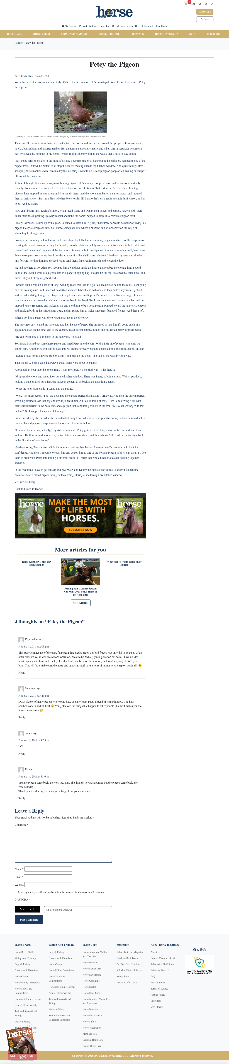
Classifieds (156, 1000)
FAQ (153, 976)
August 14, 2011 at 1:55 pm (34, 740)
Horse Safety (89, 1021)
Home (18, 42)
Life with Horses (33, 489)
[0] (185, 4)
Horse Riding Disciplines (27, 982)
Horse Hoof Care (91, 993)
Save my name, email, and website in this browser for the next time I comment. (62, 892)
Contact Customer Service (164, 958)
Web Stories (157, 1006)
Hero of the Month (144, 26)
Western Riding (22, 1021)
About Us (155, 952)
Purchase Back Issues (127, 958)
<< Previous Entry (25, 482)
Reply (21, 672)
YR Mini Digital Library (129, 970)
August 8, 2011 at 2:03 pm (33, 646)
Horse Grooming (91, 980)
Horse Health (89, 986)
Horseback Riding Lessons (28, 999)
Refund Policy (158, 994)
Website (19, 885)
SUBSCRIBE (213, 33)
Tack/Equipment (108, 33)
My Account (70, 26)
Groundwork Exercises (26, 970)
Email (19, 877)
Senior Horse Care (92, 1046)
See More (80, 603)
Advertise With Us (160, 970)
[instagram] (212, 4)
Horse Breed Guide (24, 952)
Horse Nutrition (91, 1009)
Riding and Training (74, 33)
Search (206, 19)
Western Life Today (127, 982)
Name (19, 869)
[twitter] (200, 4)
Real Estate (161, 26)
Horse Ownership (166, 33)
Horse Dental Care (92, 968)
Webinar (93, 26)
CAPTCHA (22, 899)
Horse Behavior (90, 962)
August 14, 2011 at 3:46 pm (34, 776)
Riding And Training (25, 958)
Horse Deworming (92, 974)
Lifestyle (137, 33)
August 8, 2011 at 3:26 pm (33, 695)
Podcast (83, 26)
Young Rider (123, 976)
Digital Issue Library (122, 26)
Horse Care (14, 33)
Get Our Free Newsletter (129, 964)
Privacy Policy (158, 982)
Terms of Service (159, 988)
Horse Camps (21, 976)
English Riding (22, 964)
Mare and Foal (90, 1033)
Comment (21, 824)
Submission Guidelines (162, 964)
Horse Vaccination (92, 1027)
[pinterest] (206, 4)
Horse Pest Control (92, 1015)
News (192, 33)
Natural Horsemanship (26, 1005)
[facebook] (194, 4)
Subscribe (205, 11)
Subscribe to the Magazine (130, 952)
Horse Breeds (42, 33)
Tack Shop (104, 26)
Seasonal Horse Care (93, 1039)
